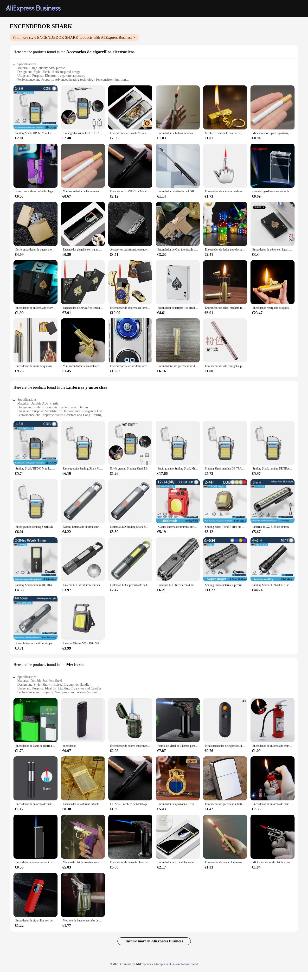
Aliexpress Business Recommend (176, 964)
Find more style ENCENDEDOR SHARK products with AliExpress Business (72, 37)
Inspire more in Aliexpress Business (154, 941)
